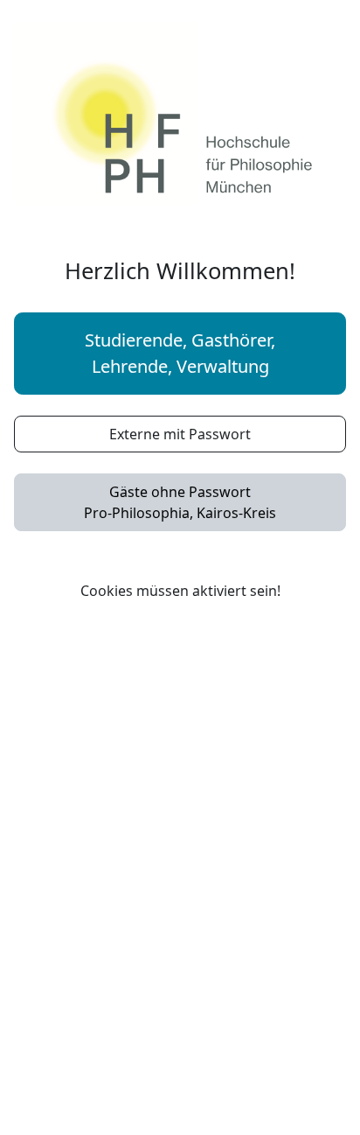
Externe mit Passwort (180, 434)
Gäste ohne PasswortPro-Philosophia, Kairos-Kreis (180, 502)
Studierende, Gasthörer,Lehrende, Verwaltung (180, 353)
